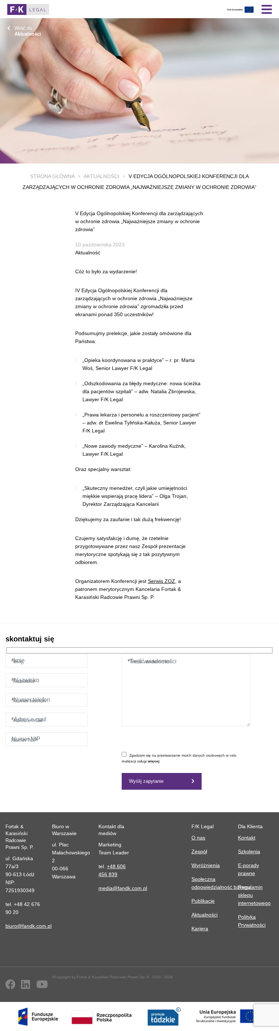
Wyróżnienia (205, 865)
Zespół (199, 851)
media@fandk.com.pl (122, 888)
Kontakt (246, 838)
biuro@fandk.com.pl (28, 926)
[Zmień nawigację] (267, 9)
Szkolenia (249, 851)
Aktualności (101, 176)
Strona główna (52, 176)
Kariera (199, 928)
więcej (153, 761)
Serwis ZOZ (161, 581)
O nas (198, 838)
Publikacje (203, 901)
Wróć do (28, 31)
